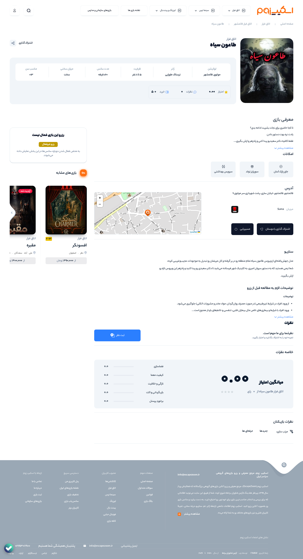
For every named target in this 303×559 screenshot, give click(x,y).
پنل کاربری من (72, 482)
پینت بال (111, 508)
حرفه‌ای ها (247, 431)
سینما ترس (110, 495)
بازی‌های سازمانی (33, 501)
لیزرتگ (113, 501)
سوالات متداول (145, 488)
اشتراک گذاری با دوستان (277, 229)
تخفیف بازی (73, 495)
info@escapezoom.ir (189, 475)
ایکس (44, 553)
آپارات (21, 553)
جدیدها (264, 431)
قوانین (149, 495)
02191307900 (22, 546)
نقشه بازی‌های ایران (69, 488)
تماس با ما (37, 482)
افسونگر (80, 245)
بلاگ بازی (148, 501)
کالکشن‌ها (110, 482)
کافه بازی (111, 521)
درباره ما (38, 488)
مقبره (31, 245)
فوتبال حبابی (109, 515)
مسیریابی (245, 229)
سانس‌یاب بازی (71, 501)
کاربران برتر (74, 508)
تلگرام (54, 553)
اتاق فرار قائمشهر (243, 24)
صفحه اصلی (286, 24)
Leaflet (194, 232)
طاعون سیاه (217, 24)
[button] (148, 213)
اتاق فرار (266, 24)
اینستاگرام (32, 553)
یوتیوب (11, 553)
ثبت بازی (37, 495)
